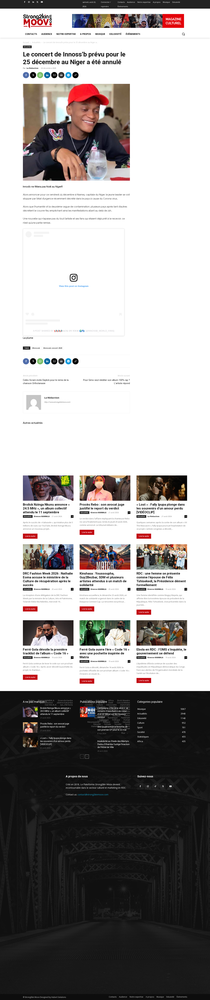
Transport (116, 728)
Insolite (126, 711)
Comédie (89, 705)
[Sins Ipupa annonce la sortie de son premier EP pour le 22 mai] (87, 730)
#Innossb (36, 348)
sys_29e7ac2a (66, 705)
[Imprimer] (61, 75)
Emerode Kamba (65, 700)
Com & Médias (123, 702)
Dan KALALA (50, 705)
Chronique (89, 702)
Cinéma (101, 702)
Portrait (127, 720)
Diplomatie (125, 705)
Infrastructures (113, 711)
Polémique (104, 720)
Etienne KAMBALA (42, 516)
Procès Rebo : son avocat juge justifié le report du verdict (102, 506)
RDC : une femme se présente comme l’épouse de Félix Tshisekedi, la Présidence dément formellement (161, 579)
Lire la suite (30, 536)
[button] (183, 34)
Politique (116, 720)
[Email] (54, 75)
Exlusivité (126, 709)
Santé (116, 722)
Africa (111, 700)
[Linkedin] (33, 2)
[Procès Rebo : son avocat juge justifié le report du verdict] (105, 488)
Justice (115, 713)
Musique (116, 715)
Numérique (112, 718)
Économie (88, 707)
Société (118, 724)
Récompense (93, 722)
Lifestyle (126, 713)
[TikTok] (155, 787)
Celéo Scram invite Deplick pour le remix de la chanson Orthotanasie (46, 382)
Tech (128, 726)
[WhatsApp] (40, 75)
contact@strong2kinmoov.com (93, 794)
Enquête (112, 707)
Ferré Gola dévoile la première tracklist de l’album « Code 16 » (45, 651)
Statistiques (96, 726)
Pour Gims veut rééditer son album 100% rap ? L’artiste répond (106, 382)
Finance (90, 711)
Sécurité (126, 722)
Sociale (107, 724)
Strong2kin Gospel (113, 726)
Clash (110, 702)
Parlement (125, 718)
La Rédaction (32, 68)
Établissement (97, 709)
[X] (37, 2)
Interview (92, 713)
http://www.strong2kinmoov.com (57, 402)
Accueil (26, 42)
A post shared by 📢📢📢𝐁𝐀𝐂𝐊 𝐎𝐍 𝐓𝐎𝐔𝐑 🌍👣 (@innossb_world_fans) (73, 331)
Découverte (111, 705)
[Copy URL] (75, 75)
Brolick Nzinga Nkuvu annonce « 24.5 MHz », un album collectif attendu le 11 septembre (46, 508)
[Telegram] (68, 75)
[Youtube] (42, 2)
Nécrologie (99, 718)
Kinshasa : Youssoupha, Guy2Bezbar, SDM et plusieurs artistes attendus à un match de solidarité (103, 579)
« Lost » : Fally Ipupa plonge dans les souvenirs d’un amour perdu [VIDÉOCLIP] (161, 508)
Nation (127, 715)
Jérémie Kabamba (65, 702)
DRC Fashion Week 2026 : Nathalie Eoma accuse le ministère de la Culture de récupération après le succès (48, 579)
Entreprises (125, 707)
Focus (100, 711)
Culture (100, 705)
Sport (127, 724)
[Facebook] (24, 2)
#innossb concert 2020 (52, 348)
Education (100, 707)
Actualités (36, 42)
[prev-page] (82, 757)
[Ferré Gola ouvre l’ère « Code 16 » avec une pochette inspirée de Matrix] (105, 633)
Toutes (31, 700)
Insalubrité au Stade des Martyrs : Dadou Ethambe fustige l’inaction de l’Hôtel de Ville (113, 744)
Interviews (104, 713)
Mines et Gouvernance (99, 715)
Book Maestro (123, 700)
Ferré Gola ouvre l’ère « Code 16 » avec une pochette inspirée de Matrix (104, 653)
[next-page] (87, 757)
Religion (106, 722)
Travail (127, 728)
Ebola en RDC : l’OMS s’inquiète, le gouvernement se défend (161, 651)
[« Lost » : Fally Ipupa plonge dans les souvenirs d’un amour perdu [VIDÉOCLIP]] (162, 488)
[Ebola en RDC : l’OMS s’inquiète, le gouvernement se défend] (162, 633)
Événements (112, 709)
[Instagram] (29, 2)
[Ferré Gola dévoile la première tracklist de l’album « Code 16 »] (48, 633)
